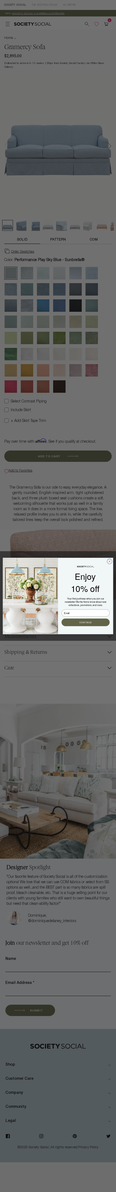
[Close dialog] (109, 561)
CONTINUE (85, 622)
